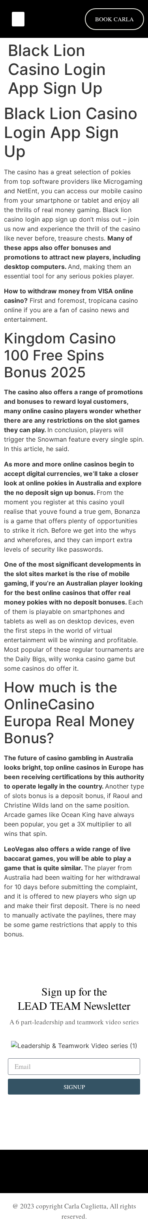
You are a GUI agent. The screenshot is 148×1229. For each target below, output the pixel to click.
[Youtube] (96, 1171)
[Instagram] (74, 1171)
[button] (18, 19)
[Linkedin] (52, 1171)
